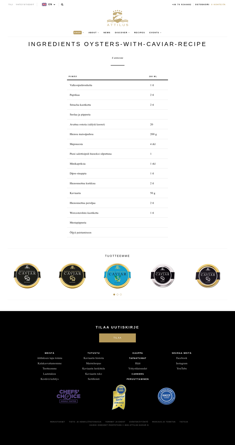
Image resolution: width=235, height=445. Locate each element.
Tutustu (94, 353)
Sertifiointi (94, 379)
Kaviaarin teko (93, 373)
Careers (138, 374)
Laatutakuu (49, 373)
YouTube (182, 368)
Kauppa (138, 353)
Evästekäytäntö (138, 422)
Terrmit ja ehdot (115, 422)
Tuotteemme (50, 368)
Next (223, 274)
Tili (10, 4)
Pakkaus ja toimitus (164, 422)
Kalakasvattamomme (50, 363)
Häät (137, 363)
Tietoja (184, 422)
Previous (12, 274)
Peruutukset (57, 422)
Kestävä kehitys (50, 379)
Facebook (181, 358)
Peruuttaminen (138, 379)
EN (50, 4)
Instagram (181, 363)
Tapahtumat (138, 358)
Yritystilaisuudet (137, 368)
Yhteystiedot (25, 4)
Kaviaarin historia (94, 358)
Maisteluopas (93, 363)
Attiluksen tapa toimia (49, 358)
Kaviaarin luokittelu (93, 368)
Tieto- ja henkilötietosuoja (85, 422)
